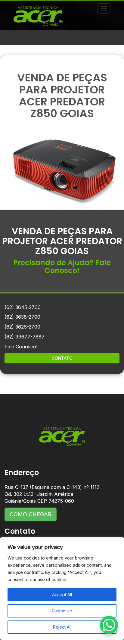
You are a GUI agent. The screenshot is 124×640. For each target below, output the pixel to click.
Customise (62, 610)
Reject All (62, 626)
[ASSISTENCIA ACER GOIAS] (62, 432)
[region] (62, 588)
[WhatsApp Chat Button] (109, 625)
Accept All (62, 594)
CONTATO (62, 358)
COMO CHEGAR (30, 514)
